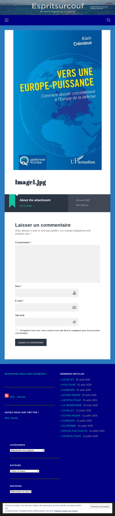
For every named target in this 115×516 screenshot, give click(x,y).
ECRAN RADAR (71, 395)
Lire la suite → (27, 205)
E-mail (19, 301)
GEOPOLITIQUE (71, 400)
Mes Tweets (11, 418)
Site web (19, 315)
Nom (18, 286)
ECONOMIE (69, 425)
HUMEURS (68, 390)
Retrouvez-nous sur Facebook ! (26, 374)
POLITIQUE (69, 384)
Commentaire (23, 242)
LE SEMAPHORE (72, 405)
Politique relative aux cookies (66, 511)
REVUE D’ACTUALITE (75, 431)
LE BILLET (68, 379)
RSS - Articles (17, 396)
